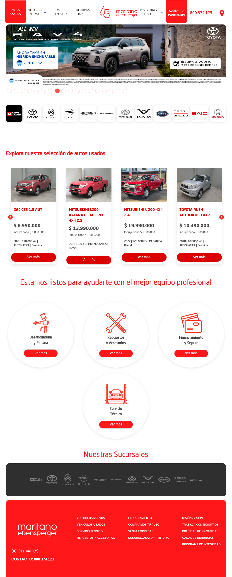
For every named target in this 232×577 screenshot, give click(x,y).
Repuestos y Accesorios (96, 537)
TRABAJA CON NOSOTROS (200, 524)
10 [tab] (70, 91)
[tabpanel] (116, 55)
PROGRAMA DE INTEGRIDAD (201, 544)
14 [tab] (97, 91)
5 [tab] (36, 91)
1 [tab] (9, 91)
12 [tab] (84, 91)
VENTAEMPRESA (61, 12)
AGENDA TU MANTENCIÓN (176, 13)
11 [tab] (77, 91)
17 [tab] (118, 91)
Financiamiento (140, 518)
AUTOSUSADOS (15, 12)
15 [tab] (104, 91)
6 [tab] (43, 91)
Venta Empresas (140, 531)
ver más (41, 353)
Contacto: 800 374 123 (32, 559)
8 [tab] (57, 91)
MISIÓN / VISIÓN (192, 518)
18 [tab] (125, 91)
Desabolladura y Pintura (148, 537)
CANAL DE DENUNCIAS (198, 537)
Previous (2, 56)
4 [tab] (29, 91)
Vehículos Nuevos (91, 518)
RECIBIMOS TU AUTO (83, 12)
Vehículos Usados (91, 524)
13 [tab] (91, 91)
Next (229, 56)
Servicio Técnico (90, 531)
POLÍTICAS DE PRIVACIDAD (200, 531)
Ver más (33, 257)
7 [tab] (50, 91)
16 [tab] (111, 91)
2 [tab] (16, 91)
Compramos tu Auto (143, 524)
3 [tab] (23, 91)
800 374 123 (201, 13)
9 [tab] (63, 91)
